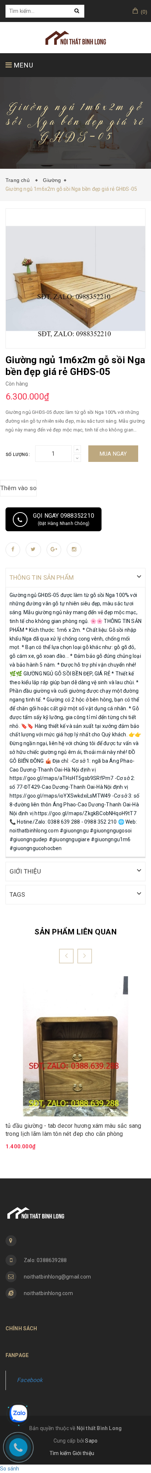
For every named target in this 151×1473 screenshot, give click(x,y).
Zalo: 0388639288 (45, 1260)
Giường (52, 180)
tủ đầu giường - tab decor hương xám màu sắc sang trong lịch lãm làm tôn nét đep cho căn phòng (73, 1129)
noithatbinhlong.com (48, 1293)
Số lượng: (17, 454)
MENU (22, 65)
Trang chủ (19, 180)
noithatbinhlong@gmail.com (57, 1277)
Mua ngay (113, 454)
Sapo (91, 1441)
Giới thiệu (83, 1453)
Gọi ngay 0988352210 (63, 519)
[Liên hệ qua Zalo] (18, 1413)
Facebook (30, 1380)
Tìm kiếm (60, 1453)
